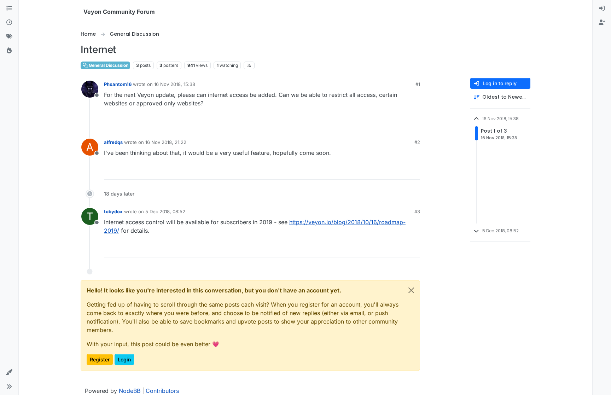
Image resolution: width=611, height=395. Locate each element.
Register (100, 359)
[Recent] (9, 22)
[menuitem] (601, 8)
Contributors (162, 390)
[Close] (411, 290)
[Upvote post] (390, 121)
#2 (417, 142)
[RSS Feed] (249, 65)
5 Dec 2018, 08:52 (165, 211)
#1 (417, 84)
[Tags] (9, 36)
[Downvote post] (414, 121)
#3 (417, 211)
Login (124, 359)
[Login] (601, 8)
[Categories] (9, 8)
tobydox (113, 211)
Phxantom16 (118, 84)
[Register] (601, 22)
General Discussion (108, 65)
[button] (9, 372)
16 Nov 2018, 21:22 (165, 142)
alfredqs (113, 142)
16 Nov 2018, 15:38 (174, 84)
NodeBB (129, 390)
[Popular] (9, 51)
